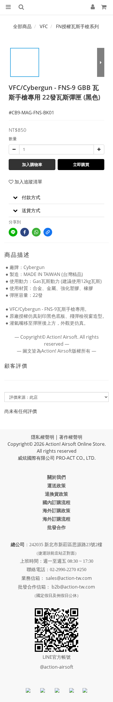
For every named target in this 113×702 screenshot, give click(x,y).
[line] (13, 232)
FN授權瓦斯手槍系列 (77, 26)
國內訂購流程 (56, 502)
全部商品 (22, 26)
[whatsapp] (36, 232)
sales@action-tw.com (69, 578)
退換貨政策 (56, 494)
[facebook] (24, 232)
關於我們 (56, 477)
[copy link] (47, 232)
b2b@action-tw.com (73, 587)
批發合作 (56, 527)
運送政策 (56, 485)
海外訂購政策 (56, 510)
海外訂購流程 (56, 519)
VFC (44, 26)
